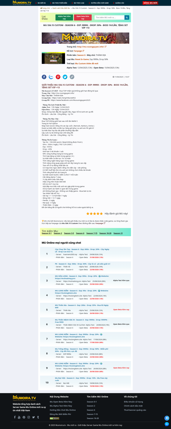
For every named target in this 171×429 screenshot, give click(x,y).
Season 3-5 (69, 233)
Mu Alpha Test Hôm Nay (61, 406)
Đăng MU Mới (150, 3)
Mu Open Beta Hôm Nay (61, 401)
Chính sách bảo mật (133, 406)
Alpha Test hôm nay (64, 17)
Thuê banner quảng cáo (135, 410)
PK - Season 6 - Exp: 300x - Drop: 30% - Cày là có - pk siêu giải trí (82, 264)
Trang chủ (46, 8)
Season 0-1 (47, 233)
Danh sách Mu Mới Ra (61, 8)
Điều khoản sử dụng (133, 401)
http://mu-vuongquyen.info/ (90, 46)
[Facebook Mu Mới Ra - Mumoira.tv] (15, 417)
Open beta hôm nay (83, 17)
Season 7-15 (91, 233)
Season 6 (81, 55)
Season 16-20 (105, 233)
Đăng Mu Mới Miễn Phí (60, 414)
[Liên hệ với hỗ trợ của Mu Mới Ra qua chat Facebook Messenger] (166, 424)
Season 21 (118, 233)
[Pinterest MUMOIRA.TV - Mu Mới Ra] (24, 417)
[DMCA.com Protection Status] (67, 418)
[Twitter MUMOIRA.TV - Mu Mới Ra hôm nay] (33, 417)
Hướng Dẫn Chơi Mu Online (63, 410)
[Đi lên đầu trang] (166, 418)
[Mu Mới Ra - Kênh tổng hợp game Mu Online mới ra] (19, 417)
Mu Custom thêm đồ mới (86, 63)
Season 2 (58, 233)
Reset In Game (82, 59)
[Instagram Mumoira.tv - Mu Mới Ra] (28, 417)
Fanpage (78, 51)
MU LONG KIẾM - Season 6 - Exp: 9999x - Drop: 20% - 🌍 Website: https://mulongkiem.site (78, 335)
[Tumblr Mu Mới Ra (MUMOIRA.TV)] (38, 417)
